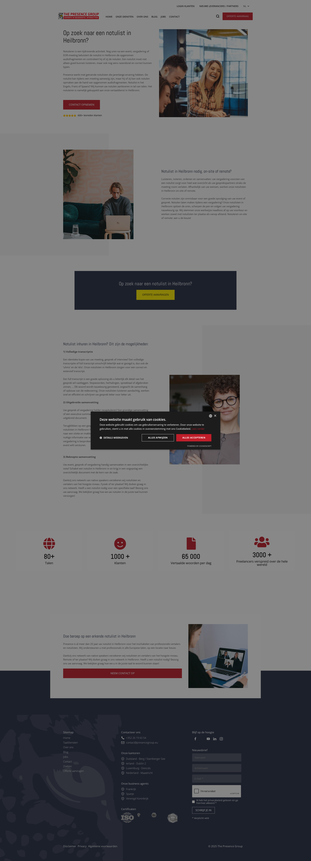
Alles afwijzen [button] (158, 437)
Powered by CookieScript (199, 446)
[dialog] (155, 430)
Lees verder (198, 428)
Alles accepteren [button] (193, 437)
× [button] (215, 416)
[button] (114, 437)
